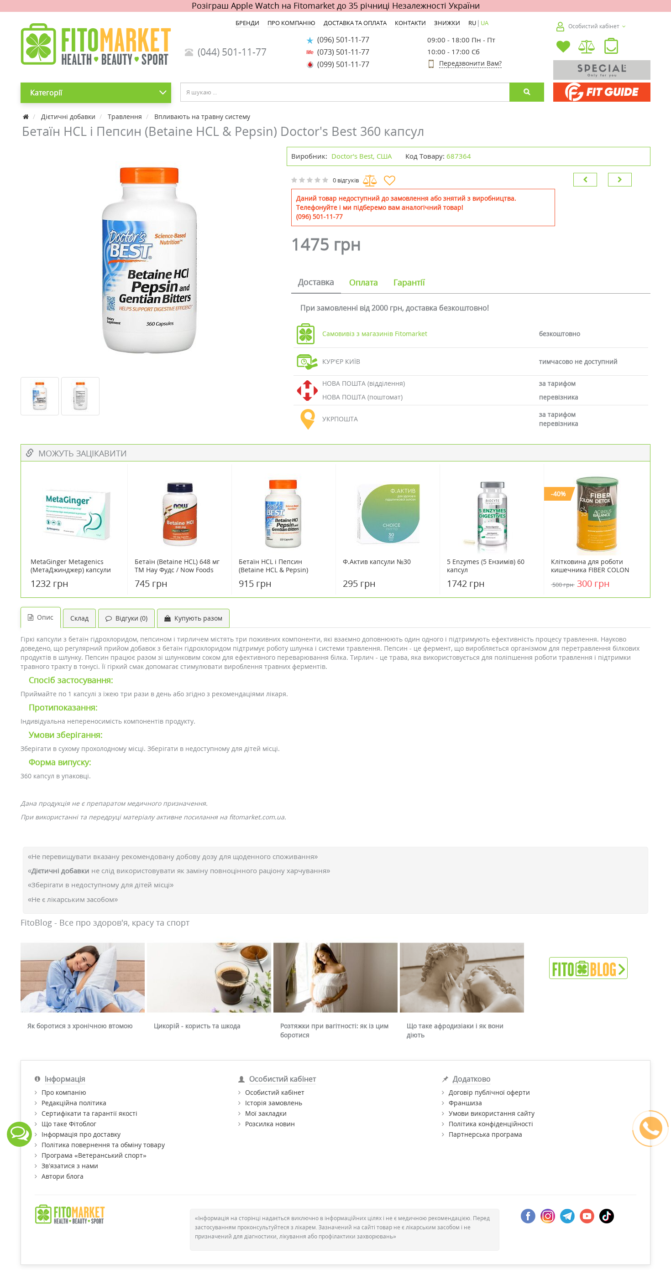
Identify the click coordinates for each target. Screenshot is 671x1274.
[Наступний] (620, 179)
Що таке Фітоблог (69, 1123)
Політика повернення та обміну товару (103, 1144)
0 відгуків (346, 180)
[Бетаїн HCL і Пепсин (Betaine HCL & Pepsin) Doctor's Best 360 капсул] (149, 261)
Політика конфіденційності (491, 1123)
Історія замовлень (273, 1102)
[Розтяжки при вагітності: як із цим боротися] (335, 978)
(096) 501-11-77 (341, 40)
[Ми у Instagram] (547, 1215)
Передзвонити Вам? (470, 63)
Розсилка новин (270, 1123)
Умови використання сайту (492, 1113)
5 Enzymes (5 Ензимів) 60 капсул (485, 566)
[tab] (316, 283)
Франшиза (465, 1102)
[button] (611, 47)
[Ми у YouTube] (587, 1215)
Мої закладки (266, 1113)
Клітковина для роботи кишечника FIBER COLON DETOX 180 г (590, 570)
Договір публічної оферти (489, 1092)
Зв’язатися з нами (70, 1165)
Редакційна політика (74, 1102)
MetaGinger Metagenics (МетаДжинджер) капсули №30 (71, 570)
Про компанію (64, 1092)
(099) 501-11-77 (341, 64)
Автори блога (63, 1176)
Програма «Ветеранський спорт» (94, 1155)
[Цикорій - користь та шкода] (209, 978)
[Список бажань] (563, 47)
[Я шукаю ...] (526, 92)
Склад (79, 618)
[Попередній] (585, 179)
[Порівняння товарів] (587, 47)
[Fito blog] (588, 967)
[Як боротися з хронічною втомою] (83, 978)
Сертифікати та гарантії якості (89, 1113)
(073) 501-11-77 (341, 52)
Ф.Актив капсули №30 (377, 562)
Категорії (46, 93)
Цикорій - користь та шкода (197, 1025)
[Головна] (27, 116)
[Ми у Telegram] (567, 1215)
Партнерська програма (485, 1134)
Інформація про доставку (81, 1134)
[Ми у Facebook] (528, 1215)
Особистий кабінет (274, 1092)
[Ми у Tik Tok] (606, 1215)
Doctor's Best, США (361, 156)
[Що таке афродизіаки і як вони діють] (462, 978)
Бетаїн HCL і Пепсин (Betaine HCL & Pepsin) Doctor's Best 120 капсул (276, 570)
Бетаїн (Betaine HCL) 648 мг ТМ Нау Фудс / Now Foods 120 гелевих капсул (177, 570)
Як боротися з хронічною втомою (80, 1025)
